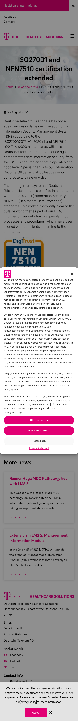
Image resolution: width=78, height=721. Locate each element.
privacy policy (28, 702)
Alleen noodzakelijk (39, 430)
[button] (72, 274)
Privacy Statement (39, 448)
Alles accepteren (39, 420)
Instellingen (39, 440)
